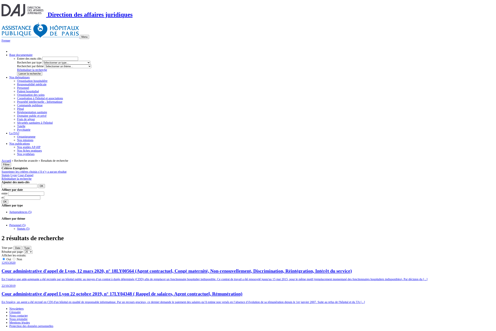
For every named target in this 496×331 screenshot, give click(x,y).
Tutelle (21, 126)
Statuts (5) (23, 228)
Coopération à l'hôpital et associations (40, 98)
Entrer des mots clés (29, 58)
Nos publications (19, 143)
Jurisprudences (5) (20, 212)
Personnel (23, 87)
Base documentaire (21, 55)
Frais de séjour (26, 119)
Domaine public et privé (31, 115)
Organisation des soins (31, 94)
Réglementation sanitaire (32, 112)
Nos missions (25, 140)
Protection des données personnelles (31, 326)
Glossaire (15, 312)
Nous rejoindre (18, 319)
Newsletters (16, 308)
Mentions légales (19, 322)
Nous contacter (18, 315)
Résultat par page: (12, 251)
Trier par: (7, 247)
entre (5, 193)
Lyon (13, 175)
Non (19, 259)
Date (17, 248)
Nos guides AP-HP (28, 147)
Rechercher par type (29, 62)
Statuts (6, 175)
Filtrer (6, 164)
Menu (84, 36)
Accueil (6, 160)
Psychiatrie (23, 129)
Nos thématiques (19, 77)
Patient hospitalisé (28, 91)
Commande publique (30, 105)
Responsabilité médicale (31, 84)
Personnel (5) (17, 225)
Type (27, 248)
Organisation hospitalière (32, 81)
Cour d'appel (25, 175)
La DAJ (14, 133)
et (3, 197)
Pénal (20, 108)
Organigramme (26, 136)
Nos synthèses (25, 154)
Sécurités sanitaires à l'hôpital (35, 122)
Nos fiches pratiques (29, 150)
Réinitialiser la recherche (32, 69)
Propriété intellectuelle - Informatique (39, 101)
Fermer (6, 40)
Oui (9, 259)
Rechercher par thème (30, 66)
